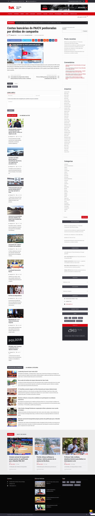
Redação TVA (13, 35)
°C (81, 330)
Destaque (15, 86)
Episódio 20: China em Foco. (69, 49)
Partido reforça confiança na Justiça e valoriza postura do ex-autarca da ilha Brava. (46, 459)
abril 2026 (66, 98)
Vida (65, 211)
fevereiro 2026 (67, 101)
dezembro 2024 (67, 124)
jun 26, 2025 (19, 298)
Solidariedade (67, 204)
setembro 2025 (67, 109)
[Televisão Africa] (17, 7)
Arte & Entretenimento (68, 165)
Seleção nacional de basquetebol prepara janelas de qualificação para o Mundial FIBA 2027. (19, 459)
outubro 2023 (67, 130)
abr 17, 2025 (19, 223)
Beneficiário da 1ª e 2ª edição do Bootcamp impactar (14, 321)
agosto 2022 (66, 143)
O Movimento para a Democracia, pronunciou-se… (47, 466)
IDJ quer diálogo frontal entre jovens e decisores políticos (76, 74)
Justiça (65, 182)
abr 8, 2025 (19, 325)
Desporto (39, 13)
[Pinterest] (39, 40)
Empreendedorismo (68, 178)
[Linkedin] (36, 40)
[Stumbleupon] (47, 40)
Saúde (27, 13)
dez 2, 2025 (19, 274)
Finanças (66, 180)
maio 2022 (66, 148)
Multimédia (66, 186)
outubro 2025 (67, 108)
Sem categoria (67, 199)
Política (10, 13)
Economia (16, 13)
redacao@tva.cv (69, 304)
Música (65, 190)
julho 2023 (66, 135)
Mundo (22, 13)
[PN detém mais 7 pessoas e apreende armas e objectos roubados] (15, 340)
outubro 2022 (67, 140)
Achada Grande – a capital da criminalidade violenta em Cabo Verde (75, 71)
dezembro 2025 (67, 104)
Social (65, 201)
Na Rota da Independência (15, 295)
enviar (10, 110)
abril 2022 (66, 150)
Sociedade (66, 203)
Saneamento (79, 320)
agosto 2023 (66, 134)
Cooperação (66, 170)
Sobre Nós (65, 13)
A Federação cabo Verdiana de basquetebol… (18, 466)
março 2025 (66, 119)
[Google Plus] (33, 40)
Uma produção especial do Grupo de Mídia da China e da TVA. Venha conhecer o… (34, 23)
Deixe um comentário (39, 35)
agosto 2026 (66, 91)
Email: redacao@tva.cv (31, 1)
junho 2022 (66, 147)
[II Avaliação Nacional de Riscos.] (15, 264)
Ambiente (66, 164)
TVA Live (51, 13)
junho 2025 (66, 114)
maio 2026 (66, 96)
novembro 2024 (67, 125)
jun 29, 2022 (19, 195)
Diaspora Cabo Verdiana (70, 320)
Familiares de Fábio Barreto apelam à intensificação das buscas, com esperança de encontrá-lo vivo (15, 161)
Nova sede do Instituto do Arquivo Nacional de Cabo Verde (33, 380)
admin (67, 65)
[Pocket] (56, 40)
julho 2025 (66, 113)
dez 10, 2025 (19, 136)
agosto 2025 (66, 111)
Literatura (66, 183)
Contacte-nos (73, 13)
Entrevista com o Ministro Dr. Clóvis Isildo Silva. (73, 48)
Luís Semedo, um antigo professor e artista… (73, 466)
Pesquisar (64, 28)
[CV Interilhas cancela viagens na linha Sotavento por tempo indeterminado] (12, 391)
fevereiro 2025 (67, 121)
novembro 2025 (67, 106)
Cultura (45, 13)
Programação (58, 13)
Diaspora (80, 317)
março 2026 (66, 100)
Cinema (65, 169)
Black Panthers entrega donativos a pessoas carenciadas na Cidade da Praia (75, 77)
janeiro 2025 (66, 122)
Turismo (65, 209)
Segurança (66, 198)
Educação (32, 13)
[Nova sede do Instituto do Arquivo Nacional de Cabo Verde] (12, 382)
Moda (65, 185)
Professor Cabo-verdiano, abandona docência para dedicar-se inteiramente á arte (75, 459)
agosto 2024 (66, 127)
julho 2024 (66, 129)
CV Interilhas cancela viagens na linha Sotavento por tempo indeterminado (37, 389)
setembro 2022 (67, 142)
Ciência (65, 167)
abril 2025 (66, 117)
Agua (66, 317)
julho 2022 (66, 145)
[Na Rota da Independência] (15, 289)
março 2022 (66, 151)
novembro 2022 (67, 138)
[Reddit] (44, 40)
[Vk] (53, 40)
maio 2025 (66, 116)
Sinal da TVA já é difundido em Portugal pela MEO (75, 66)
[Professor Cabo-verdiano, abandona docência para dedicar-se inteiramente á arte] (75, 446)
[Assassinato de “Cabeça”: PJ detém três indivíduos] (15, 238)
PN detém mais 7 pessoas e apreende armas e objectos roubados (15, 348)
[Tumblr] (42, 40)
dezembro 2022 (67, 137)
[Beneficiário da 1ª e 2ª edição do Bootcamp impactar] (15, 313)
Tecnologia (66, 206)
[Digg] (50, 40)
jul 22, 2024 (19, 249)
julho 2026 (66, 93)
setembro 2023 (67, 132)
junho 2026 (66, 95)
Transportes (66, 207)
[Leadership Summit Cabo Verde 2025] (12, 374)
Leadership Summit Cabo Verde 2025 (27, 371)
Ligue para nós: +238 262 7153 (17, 1)
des (70, 317)
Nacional (66, 191)
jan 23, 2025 (19, 166)
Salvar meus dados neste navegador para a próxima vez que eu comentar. (23, 98)
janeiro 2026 (66, 103)
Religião (65, 194)
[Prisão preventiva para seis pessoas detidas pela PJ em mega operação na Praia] (15, 181)
